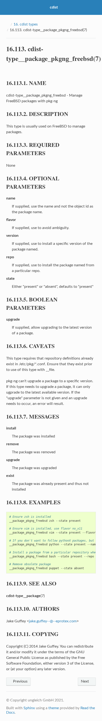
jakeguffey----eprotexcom (53, 621)
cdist (54, 7)
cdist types (26, 24)
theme (53, 708)
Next (85, 681)
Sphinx (29, 708)
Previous (20, 681)
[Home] (7, 24)
